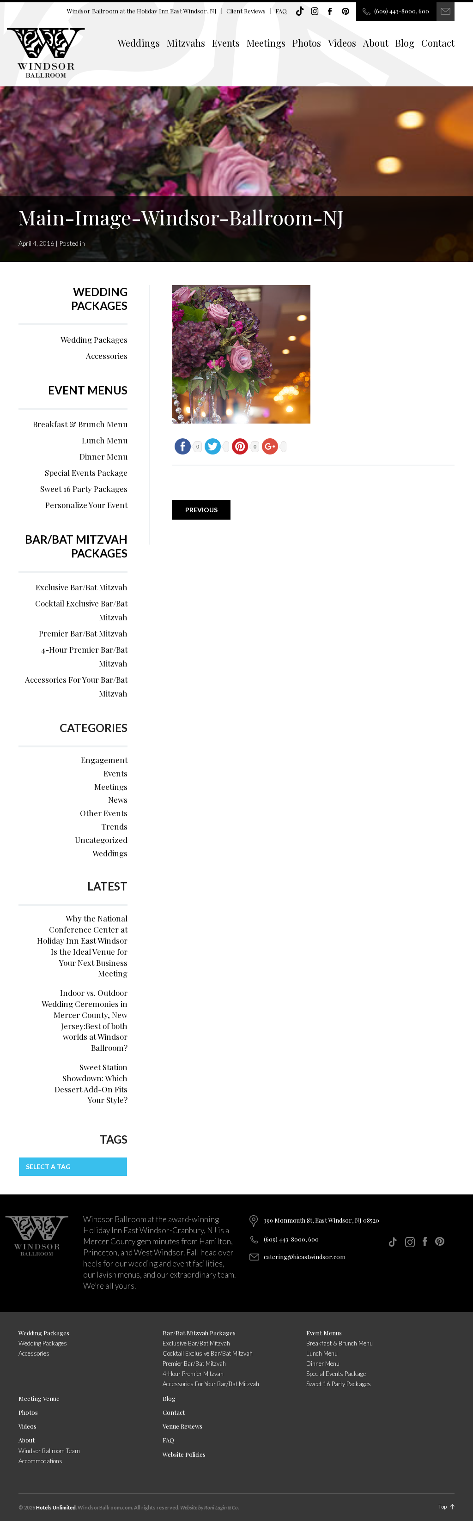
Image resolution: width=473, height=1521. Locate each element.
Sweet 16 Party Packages (83, 489)
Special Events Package (86, 472)
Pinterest (345, 11)
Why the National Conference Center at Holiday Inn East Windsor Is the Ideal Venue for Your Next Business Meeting (82, 945)
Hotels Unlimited (56, 1507)
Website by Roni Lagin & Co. (209, 1507)
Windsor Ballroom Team (49, 1450)
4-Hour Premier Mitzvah (193, 1373)
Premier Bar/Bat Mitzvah (83, 633)
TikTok (300, 11)
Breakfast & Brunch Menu (80, 424)
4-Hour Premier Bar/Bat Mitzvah (84, 656)
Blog (404, 42)
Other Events (103, 813)
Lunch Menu (104, 440)
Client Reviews (246, 11)
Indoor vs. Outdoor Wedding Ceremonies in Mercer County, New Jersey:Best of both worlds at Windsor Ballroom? (84, 1020)
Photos (306, 42)
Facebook (330, 11)
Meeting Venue (39, 1398)
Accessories (106, 356)
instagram (315, 11)
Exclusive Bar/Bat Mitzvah (81, 587)
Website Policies (184, 1454)
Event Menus (87, 390)
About (375, 42)
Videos (342, 42)
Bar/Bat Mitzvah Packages (76, 546)
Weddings (139, 42)
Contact (438, 42)
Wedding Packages (99, 298)
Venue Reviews (182, 1426)
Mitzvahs (186, 42)
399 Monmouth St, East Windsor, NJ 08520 (321, 1220)
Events (226, 42)
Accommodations (40, 1461)
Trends (114, 826)
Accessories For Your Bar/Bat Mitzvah (76, 686)
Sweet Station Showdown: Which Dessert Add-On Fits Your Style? (91, 1083)
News (117, 799)
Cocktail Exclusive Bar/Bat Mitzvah (81, 610)
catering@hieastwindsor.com (305, 1256)
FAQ (281, 11)
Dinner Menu (103, 456)
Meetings (266, 42)
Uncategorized (101, 840)
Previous (201, 510)
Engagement (104, 760)
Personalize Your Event (86, 505)
